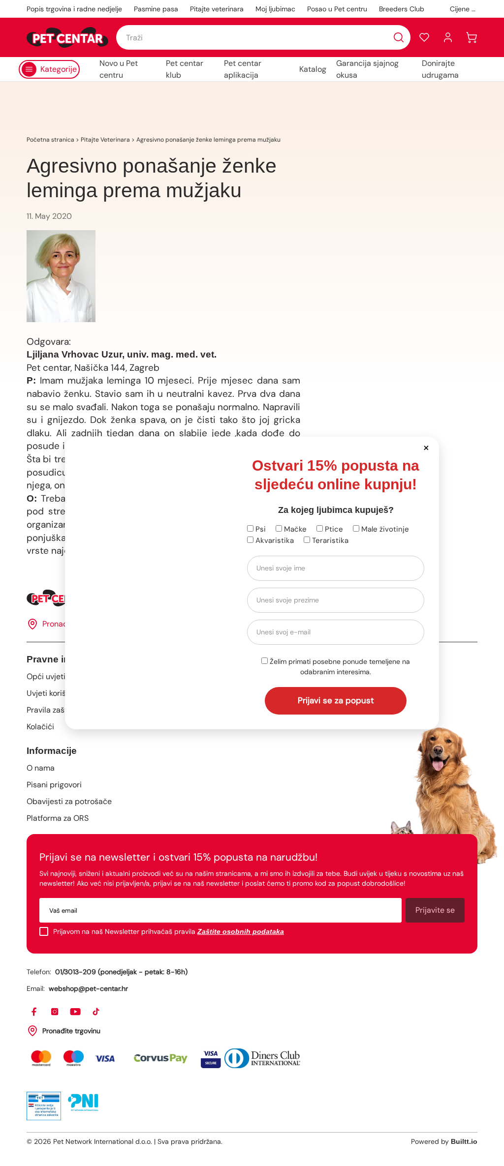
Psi (259, 529)
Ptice (333, 529)
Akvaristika (273, 540)
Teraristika (329, 540)
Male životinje (384, 529)
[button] (426, 447)
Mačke (294, 529)
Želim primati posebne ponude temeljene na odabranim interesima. (339, 666)
